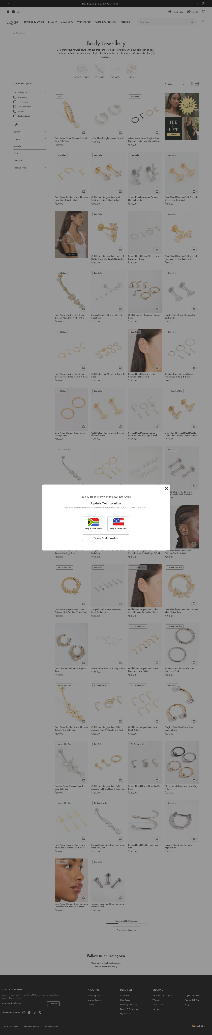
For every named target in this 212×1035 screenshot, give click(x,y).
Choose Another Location (106, 537)
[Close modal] (166, 489)
